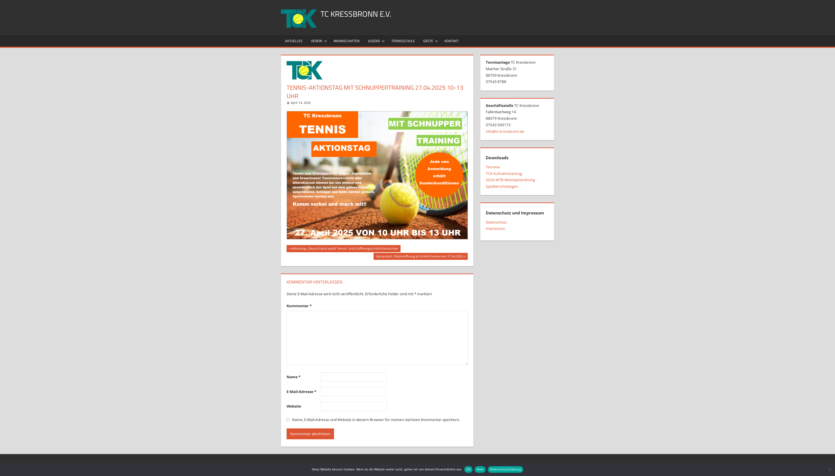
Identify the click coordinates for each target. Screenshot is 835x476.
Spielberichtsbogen (502, 186)
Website (294, 406)
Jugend (374, 40)
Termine (493, 166)
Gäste (428, 40)
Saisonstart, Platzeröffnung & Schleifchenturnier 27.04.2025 (419, 257)
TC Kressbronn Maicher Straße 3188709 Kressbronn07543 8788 (511, 72)
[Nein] (829, 469)
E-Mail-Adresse (301, 391)
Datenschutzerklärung (505, 469)
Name (294, 376)
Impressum (495, 228)
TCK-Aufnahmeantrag (504, 173)
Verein (316, 40)
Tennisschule (403, 40)
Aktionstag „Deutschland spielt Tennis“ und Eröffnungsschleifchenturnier (344, 249)
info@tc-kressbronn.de (505, 131)
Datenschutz (496, 222)
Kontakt (451, 40)
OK (468, 469)
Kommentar (299, 305)
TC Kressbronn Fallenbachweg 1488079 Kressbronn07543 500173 (512, 118)
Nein (480, 469)
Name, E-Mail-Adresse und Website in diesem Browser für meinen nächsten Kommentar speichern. (376, 419)
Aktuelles (293, 40)
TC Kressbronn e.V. (356, 14)
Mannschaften (347, 40)
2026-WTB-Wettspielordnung (510, 179)
